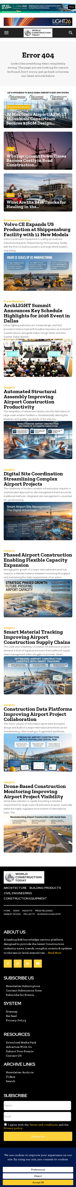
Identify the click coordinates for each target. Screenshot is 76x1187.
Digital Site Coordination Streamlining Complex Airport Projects (33, 479)
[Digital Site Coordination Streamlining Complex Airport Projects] (38, 521)
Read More (54, 952)
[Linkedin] (28, 964)
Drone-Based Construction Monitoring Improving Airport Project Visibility (35, 791)
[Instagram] (18, 964)
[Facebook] (8, 964)
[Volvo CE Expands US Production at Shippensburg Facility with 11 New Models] (38, 272)
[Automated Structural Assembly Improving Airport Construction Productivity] (38, 440)
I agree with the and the (36, 1126)
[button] (6, 33)
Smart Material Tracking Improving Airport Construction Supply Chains (37, 637)
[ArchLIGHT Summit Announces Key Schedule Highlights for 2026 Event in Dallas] (38, 358)
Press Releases (14, 301)
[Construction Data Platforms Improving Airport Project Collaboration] (38, 752)
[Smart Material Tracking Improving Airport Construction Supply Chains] (38, 675)
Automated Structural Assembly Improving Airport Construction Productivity (30, 399)
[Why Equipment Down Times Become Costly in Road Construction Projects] (38, 151)
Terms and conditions (43, 1124)
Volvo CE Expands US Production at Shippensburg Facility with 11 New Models (37, 229)
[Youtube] (38, 964)
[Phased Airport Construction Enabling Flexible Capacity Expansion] (38, 598)
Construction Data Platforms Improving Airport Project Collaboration (38, 714)
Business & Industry (19, 107)
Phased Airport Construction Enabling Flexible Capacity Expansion (38, 560)
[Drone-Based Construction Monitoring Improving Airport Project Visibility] (38, 834)
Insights (9, 387)
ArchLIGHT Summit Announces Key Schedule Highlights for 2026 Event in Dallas (37, 313)
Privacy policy (13, 1128)
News (10, 149)
